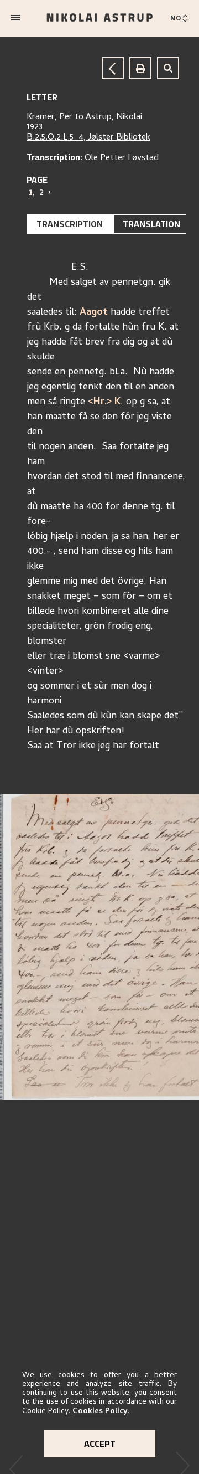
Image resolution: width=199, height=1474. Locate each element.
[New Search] (168, 68)
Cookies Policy (100, 1411)
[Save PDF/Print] (140, 68)
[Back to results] (113, 68)
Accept (100, 1443)
